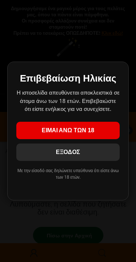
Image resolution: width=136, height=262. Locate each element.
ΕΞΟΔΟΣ (68, 152)
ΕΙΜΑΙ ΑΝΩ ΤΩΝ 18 (68, 130)
